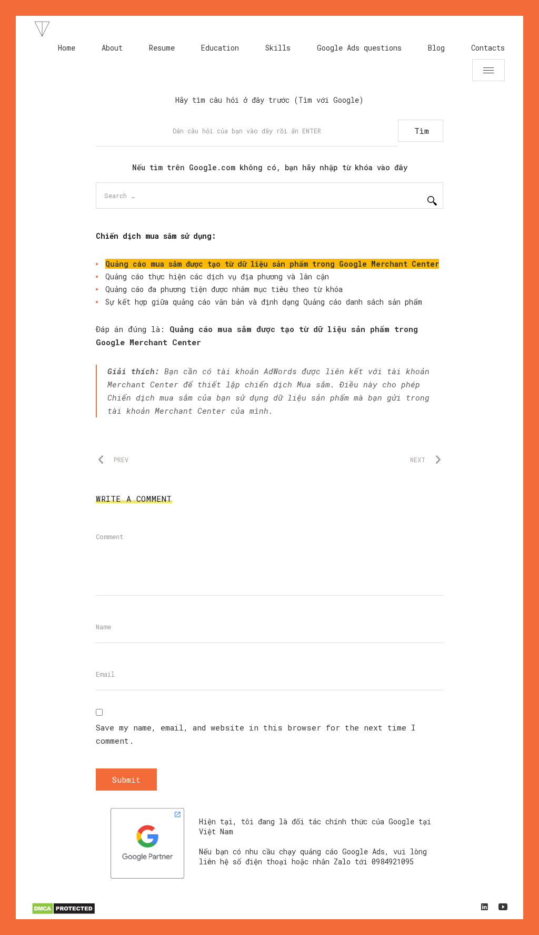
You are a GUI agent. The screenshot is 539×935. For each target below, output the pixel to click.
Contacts (488, 48)
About (112, 48)
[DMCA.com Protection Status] (63, 913)
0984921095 (393, 861)
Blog (436, 48)
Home (66, 48)
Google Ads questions (359, 48)
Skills (278, 48)
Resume (162, 48)
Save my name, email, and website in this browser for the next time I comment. (255, 734)
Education (220, 48)
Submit (126, 779)
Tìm (421, 130)
